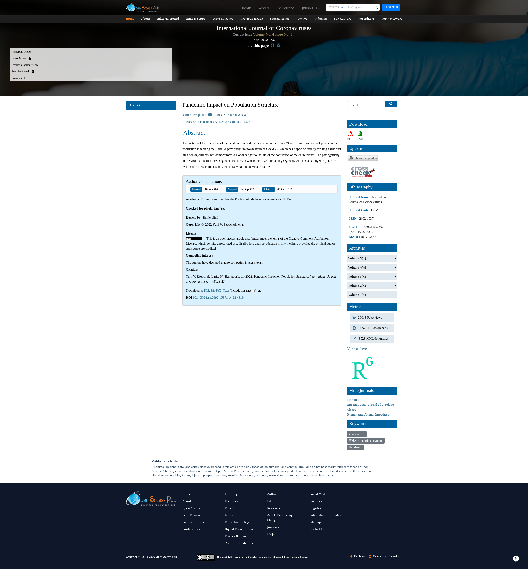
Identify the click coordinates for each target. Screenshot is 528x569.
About (264, 8)
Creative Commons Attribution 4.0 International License (278, 557)
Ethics (229, 515)
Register (391, 7)
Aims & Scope (195, 18)
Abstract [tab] (134, 105)
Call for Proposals (195, 522)
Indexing (321, 18)
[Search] (391, 104)
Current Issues (222, 18)
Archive (302, 18)
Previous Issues (251, 18)
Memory (353, 400)
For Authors (342, 18)
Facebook (359, 556)
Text (226, 290)
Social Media (318, 494)
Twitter (376, 556)
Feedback (231, 501)
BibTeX (216, 290)
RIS (206, 290)
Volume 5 (357, 258)
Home (246, 8)
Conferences (191, 529)
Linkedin (393, 556)
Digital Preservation (239, 529)
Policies (284, 8)
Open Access (191, 508)
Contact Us (317, 529)
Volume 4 (357, 267)
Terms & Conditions (239, 543)
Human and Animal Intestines (368, 414)
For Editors (366, 18)
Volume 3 (357, 276)
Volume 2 (357, 285)
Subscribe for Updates (325, 515)
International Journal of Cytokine (370, 404)
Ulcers (351, 409)
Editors (272, 501)
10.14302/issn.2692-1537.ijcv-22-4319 (218, 297)
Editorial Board (168, 18)
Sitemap (315, 522)
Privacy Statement (237, 536)
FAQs (270, 534)
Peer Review (191, 515)
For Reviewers (392, 18)
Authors (273, 494)
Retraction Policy (237, 522)
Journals (310, 8)
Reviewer (273, 508)
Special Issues (279, 18)
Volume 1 (357, 295)
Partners (316, 501)
